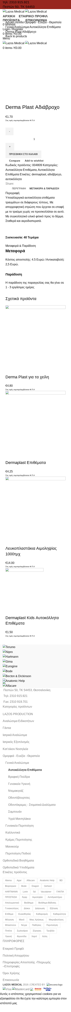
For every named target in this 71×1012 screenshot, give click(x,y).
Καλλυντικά (12, 832)
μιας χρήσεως (36, 919)
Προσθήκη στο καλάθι (23, 154)
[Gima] (8, 661)
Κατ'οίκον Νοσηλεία (15, 749)
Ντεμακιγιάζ (15, 790)
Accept (7, 1008)
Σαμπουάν (15, 811)
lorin (25, 891)
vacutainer (46, 891)
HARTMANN (11, 891)
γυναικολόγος (12, 908)
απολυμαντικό (12, 903)
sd (34, 891)
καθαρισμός (42, 914)
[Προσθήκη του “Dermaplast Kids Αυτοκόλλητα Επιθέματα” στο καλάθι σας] (10, 610)
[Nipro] (8, 651)
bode (24, 886)
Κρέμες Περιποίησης (18, 839)
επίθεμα (9, 914)
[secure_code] (38, 989)
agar (19, 880)
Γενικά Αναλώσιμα (17, 27)
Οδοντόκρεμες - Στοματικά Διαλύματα (32, 804)
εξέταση (54, 908)
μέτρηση (9, 919)
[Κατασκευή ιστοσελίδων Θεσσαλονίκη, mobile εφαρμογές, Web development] (54, 984)
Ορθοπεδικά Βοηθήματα (18, 860)
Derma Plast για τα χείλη (27, 377)
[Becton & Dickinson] (17, 675)
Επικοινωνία (11, 979)
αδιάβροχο (54, 174)
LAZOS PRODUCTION (18, 714)
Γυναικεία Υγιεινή (19, 783)
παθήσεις (36, 925)
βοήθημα (28, 903)
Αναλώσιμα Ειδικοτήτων (18, 721)
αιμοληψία (37, 897)
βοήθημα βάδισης (47, 903)
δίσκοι (27, 908)
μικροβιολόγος (56, 919)
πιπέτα (8, 930)
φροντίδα (21, 936)
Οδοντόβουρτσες (19, 797)
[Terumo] (9, 646)
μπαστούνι (10, 925)
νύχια (24, 925)
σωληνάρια (22, 930)
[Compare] (29, 369)
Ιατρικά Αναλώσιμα (15, 735)
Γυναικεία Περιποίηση (19, 825)
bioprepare (10, 886)
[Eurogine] (10, 666)
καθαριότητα (59, 914)
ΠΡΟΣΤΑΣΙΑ (11, 897)
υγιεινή (8, 936)
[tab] (19, 188)
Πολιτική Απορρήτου (16, 955)
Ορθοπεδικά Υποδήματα (18, 867)
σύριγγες (37, 930)
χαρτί (34, 936)
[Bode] (8, 671)
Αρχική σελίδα (14, 22)
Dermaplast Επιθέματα (25, 462)
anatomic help (47, 880)
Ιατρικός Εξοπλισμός (16, 741)
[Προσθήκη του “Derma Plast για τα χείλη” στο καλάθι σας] (10, 369)
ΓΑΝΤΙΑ (60, 891)
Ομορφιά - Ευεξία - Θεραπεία (42, 22)
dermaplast (39, 174)
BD (61, 880)
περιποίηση (52, 925)
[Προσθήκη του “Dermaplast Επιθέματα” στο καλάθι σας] (10, 455)
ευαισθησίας (24, 914)
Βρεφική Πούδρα (19, 776)
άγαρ (24, 897)
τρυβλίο (50, 930)
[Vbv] (47, 989)
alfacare (31, 880)
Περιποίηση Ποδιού (18, 853)
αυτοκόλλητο (13, 179)
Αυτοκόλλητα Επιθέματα (45, 27)
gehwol (48, 886)
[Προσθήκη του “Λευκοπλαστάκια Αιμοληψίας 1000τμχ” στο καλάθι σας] (10, 541)
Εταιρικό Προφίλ (13, 948)
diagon (35, 886)
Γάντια (7, 727)
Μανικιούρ (12, 846)
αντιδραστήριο (55, 897)
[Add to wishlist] (39, 369)
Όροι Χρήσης (11, 973)
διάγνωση (40, 908)
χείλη (44, 936)
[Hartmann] (10, 656)
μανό (21, 919)
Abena (8, 880)
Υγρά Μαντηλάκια (19, 818)
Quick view (19, 369)
